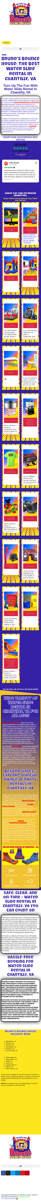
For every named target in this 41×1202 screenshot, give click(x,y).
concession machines (18, 823)
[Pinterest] (27, 1173)
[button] (6, 42)
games (21, 821)
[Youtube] (22, 1173)
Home (4, 55)
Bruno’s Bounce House (11, 723)
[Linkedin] (17, 1173)
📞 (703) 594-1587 (8, 32)
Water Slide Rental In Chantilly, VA (20, 103)
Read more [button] (7, 179)
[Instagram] (8, 1173)
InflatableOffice (23, 1197)
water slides (17, 746)
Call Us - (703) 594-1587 (8, 1186)
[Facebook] (3, 1173)
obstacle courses (29, 812)
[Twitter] (12, 1173)
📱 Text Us (6, 35)
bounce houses (28, 801)
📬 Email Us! (5, 1189)
